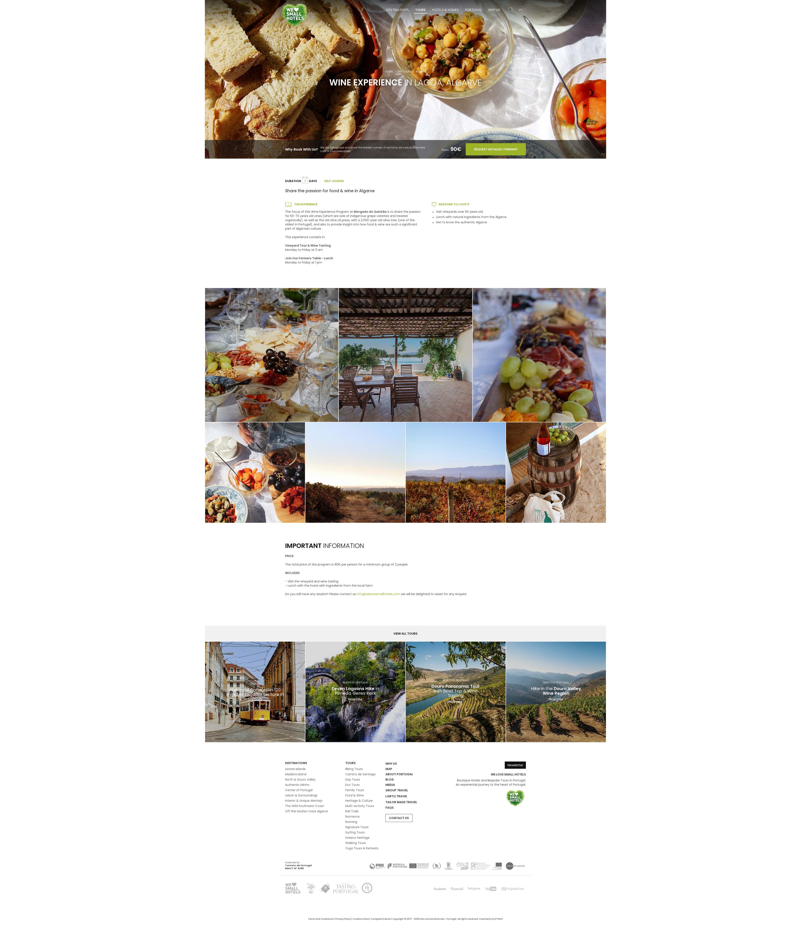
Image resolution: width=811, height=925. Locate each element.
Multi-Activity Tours (359, 806)
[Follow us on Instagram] (474, 889)
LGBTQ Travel (396, 796)
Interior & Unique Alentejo (303, 801)
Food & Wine (354, 795)
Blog (389, 779)
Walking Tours (355, 843)
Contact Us (399, 818)
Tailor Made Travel (401, 802)
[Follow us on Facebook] (440, 889)
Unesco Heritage (357, 838)
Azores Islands (295, 769)
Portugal (473, 10)
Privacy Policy (343, 919)
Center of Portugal (299, 790)
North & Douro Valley (300, 779)
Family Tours (354, 790)
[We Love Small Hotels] (294, 15)
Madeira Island (295, 774)
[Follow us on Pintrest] (457, 889)
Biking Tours (354, 769)
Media (390, 785)
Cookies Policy (360, 919)
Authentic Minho (297, 785)
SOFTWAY (497, 919)
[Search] (510, 9)
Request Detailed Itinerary (495, 149)
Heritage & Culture (359, 801)
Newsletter (515, 765)
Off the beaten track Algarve (306, 811)
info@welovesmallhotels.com (378, 594)
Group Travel (396, 790)
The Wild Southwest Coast (304, 806)
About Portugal (399, 774)
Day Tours (404, 71)
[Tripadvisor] (512, 889)
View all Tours (405, 633)
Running (351, 822)
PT (521, 10)
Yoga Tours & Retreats (361, 848)
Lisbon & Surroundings (301, 795)
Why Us (494, 10)
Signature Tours (357, 827)
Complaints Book (381, 919)
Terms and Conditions (320, 919)
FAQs (389, 808)
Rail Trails (352, 811)
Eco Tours (352, 785)
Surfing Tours (355, 832)
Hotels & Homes (445, 10)
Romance (352, 816)
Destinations (397, 10)
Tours (420, 10)
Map (388, 769)
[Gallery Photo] (255, 472)
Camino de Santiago (360, 774)
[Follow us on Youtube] (490, 889)
